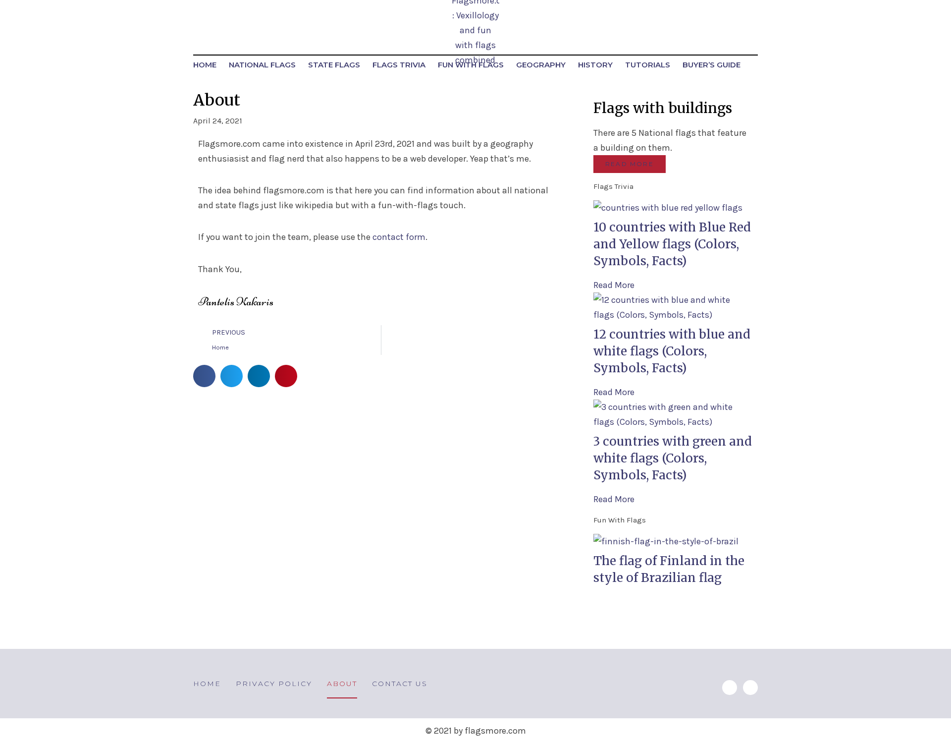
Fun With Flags (471, 64)
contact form (398, 236)
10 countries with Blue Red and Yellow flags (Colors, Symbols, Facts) (672, 244)
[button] (204, 376)
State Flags (334, 64)
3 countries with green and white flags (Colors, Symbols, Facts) (672, 458)
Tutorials (647, 64)
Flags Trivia (398, 64)
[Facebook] (750, 687)
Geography (541, 64)
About (342, 683)
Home (204, 64)
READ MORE (629, 164)
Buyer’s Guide (711, 64)
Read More (613, 285)
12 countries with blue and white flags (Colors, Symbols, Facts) (671, 351)
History (595, 64)
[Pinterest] (729, 687)
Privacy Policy (274, 683)
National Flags (262, 64)
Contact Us (399, 683)
